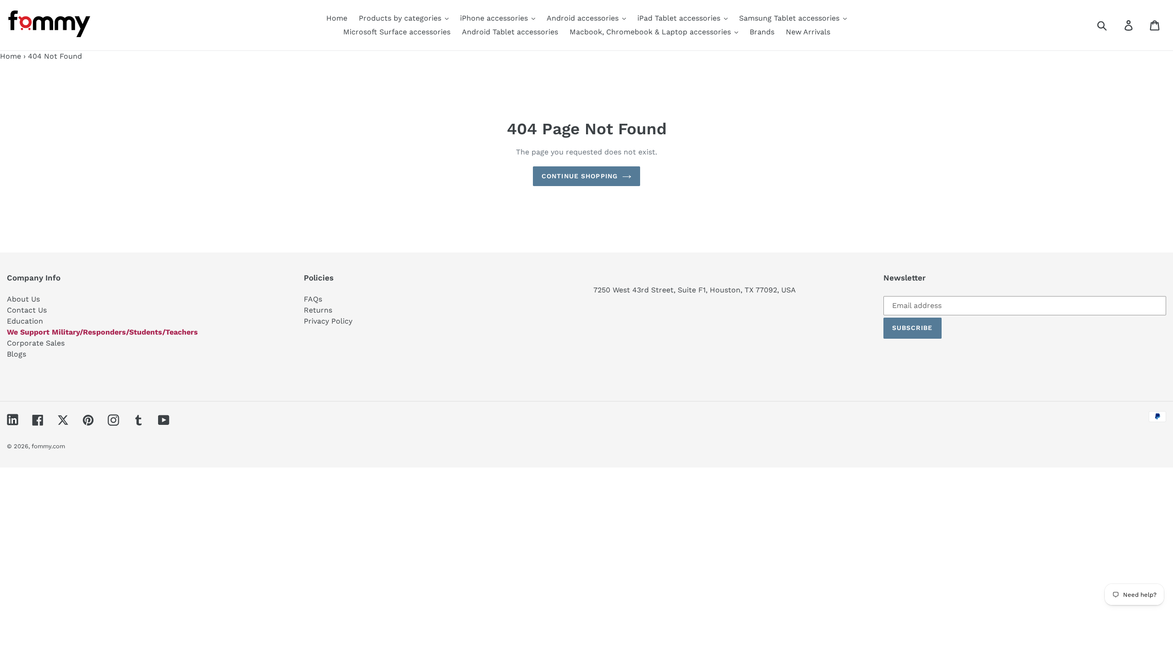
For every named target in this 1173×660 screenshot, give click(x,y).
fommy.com (48, 446)
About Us (23, 299)
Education (25, 321)
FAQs (313, 299)
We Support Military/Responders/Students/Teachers (102, 332)
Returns (318, 310)
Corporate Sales (36, 343)
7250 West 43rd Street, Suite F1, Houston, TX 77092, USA (694, 290)
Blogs (16, 354)
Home (10, 56)
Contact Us (27, 310)
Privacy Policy (328, 321)
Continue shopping (580, 176)
